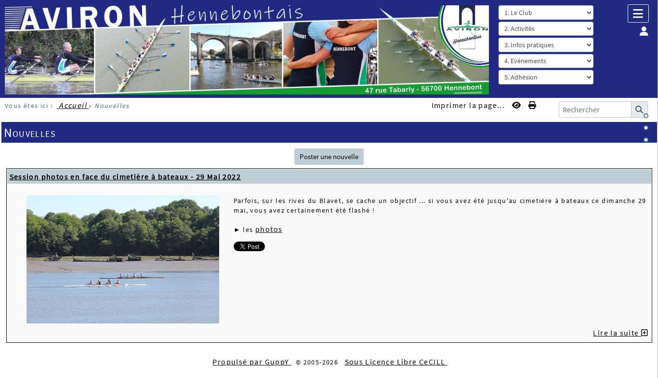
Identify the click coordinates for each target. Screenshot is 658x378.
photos (268, 229)
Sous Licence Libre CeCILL (396, 361)
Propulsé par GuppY (251, 361)
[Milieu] (646, 127)
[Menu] (638, 13)
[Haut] (646, 115)
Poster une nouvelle (329, 156)
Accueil (73, 105)
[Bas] (646, 139)
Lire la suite (617, 333)
